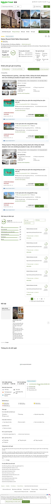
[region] (25, 499)
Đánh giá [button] (23, 31)
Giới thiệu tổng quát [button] (6, 31)
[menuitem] (35, 2)
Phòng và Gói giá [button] (16, 31)
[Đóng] (49, 497)
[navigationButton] (29, 299)
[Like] (46, 36)
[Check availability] (45, 115)
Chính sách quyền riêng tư (18, 499)
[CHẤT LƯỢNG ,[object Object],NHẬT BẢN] (4, 42)
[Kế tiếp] (48, 323)
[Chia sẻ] (49, 36)
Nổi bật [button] (27, 31)
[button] (7, 2)
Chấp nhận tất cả (26, 501)
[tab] (33, 69)
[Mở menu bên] (49, 2)
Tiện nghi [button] (33, 31)
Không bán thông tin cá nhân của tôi (13, 501)
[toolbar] (24, 6)
